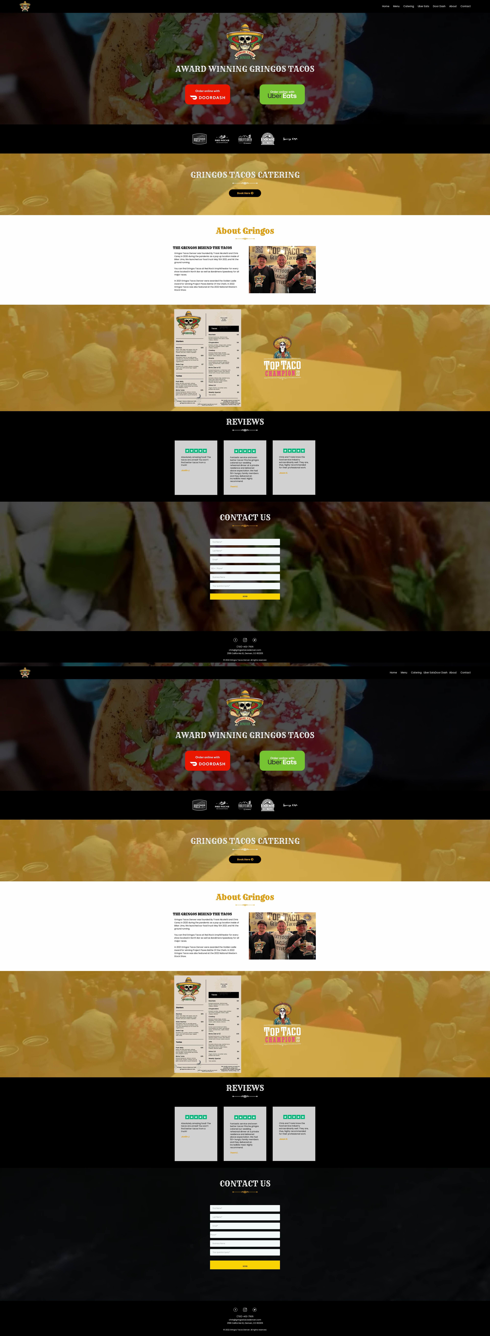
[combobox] (213, 568)
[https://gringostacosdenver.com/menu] (207, 358)
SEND (245, 1266)
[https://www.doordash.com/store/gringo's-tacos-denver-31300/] (207, 94)
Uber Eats (423, 6)
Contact (466, 6)
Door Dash (439, 6)
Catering (408, 6)
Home (385, 6)
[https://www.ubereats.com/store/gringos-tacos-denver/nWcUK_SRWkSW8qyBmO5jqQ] (282, 94)
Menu (396, 6)
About (453, 6)
